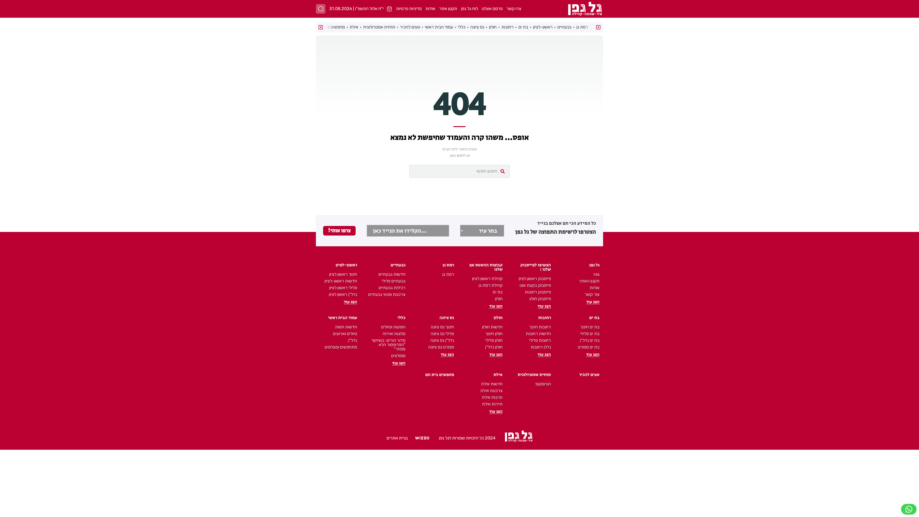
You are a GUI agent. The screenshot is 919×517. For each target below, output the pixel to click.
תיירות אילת (492, 404)
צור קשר (592, 294)
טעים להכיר (410, 27)
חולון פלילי (494, 340)
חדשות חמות (346, 327)
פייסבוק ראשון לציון (535, 278)
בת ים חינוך (590, 327)
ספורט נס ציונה (441, 347)
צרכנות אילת (491, 390)
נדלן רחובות (541, 347)
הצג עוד (593, 302)
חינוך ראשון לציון (343, 274)
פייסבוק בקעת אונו (535, 285)
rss (597, 274)
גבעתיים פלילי (393, 281)
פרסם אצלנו (492, 8)
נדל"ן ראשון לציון (343, 294)
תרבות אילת (492, 397)
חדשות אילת (492, 384)
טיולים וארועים (345, 333)
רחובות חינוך (540, 327)
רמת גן (582, 27)
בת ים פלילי (590, 333)
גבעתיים (564, 27)
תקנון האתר (589, 281)
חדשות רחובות (538, 333)
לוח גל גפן (469, 8)
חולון (493, 27)
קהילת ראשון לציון (487, 278)
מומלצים (398, 355)
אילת (354, 27)
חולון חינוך (494, 333)
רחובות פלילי (540, 340)
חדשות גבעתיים (391, 274)
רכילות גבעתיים (392, 287)
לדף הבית (450, 149)
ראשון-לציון (543, 27)
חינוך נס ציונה (442, 327)
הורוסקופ (543, 384)
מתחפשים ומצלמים (341, 347)
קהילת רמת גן (491, 285)
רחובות (507, 27)
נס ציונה (477, 27)
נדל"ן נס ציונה (442, 340)
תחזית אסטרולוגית (379, 27)
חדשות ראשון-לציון (341, 281)
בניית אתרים (397, 438)
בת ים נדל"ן (590, 340)
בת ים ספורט (589, 347)
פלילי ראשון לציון (343, 287)
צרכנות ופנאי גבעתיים (386, 294)
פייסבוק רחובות (538, 292)
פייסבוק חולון (540, 298)
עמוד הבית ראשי (439, 27)
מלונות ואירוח (394, 333)
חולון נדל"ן (494, 347)
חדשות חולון (492, 327)
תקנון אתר (448, 8)
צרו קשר (513, 8)
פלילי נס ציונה (442, 333)
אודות (430, 8)
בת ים (523, 27)
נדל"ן (352, 340)
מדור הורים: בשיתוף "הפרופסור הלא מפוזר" (388, 345)
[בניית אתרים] (422, 438)
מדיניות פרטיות (409, 8)
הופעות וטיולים (393, 327)
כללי (461, 27)
